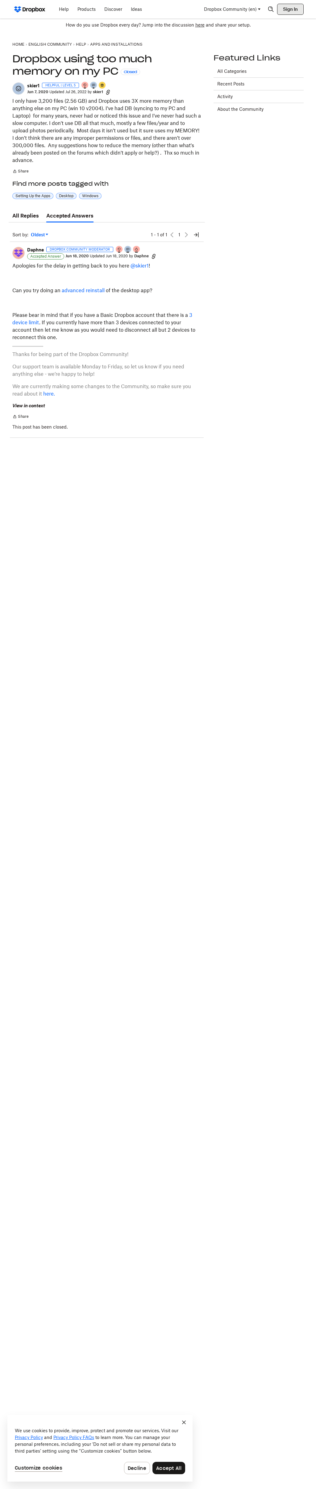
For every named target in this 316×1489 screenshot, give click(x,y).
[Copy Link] (108, 92)
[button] (18, 88)
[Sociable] (128, 250)
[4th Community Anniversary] (85, 86)
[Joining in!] (94, 86)
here (200, 24)
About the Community (240, 109)
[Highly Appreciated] (136, 250)
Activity (225, 96)
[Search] (270, 9)
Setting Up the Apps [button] (32, 195)
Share (20, 172)
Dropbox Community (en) (230, 9)
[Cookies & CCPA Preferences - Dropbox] (100, 1448)
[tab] (26, 215)
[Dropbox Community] (29, 9)
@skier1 (140, 266)
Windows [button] (90, 195)
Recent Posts (230, 83)
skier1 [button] (33, 85)
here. (49, 394)
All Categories (232, 71)
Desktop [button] (66, 195)
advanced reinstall (83, 290)
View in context (28, 405)
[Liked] (102, 86)
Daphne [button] (35, 249)
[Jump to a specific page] (196, 235)
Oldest (38, 235)
